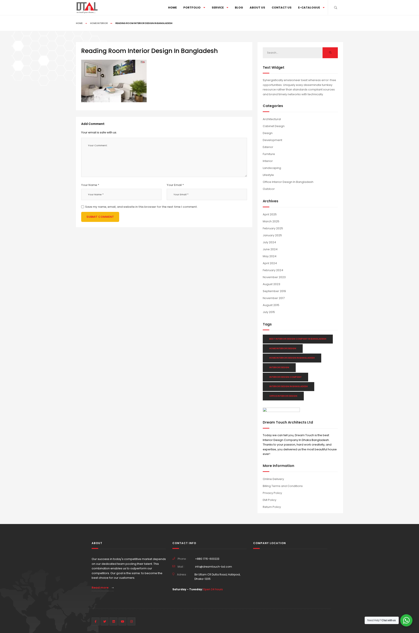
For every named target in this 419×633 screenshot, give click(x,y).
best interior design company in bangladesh (297, 338)
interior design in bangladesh (288, 386)
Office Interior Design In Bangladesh (288, 182)
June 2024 (270, 249)
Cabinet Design (274, 126)
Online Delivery (273, 479)
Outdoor (269, 189)
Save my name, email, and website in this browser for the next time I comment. (141, 207)
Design (268, 133)
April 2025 (270, 214)
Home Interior (99, 23)
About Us (257, 7)
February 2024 (273, 270)
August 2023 (271, 284)
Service (218, 7)
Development (272, 140)
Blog (239, 7)
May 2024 (269, 256)
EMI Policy (269, 500)
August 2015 (271, 305)
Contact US (282, 7)
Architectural (272, 119)
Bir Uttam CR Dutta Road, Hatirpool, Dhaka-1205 (217, 577)
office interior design (283, 396)
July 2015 (269, 312)
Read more (100, 587)
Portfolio (192, 7)
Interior (268, 161)
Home (172, 7)
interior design (279, 367)
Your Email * (175, 185)
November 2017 (274, 298)
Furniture (269, 154)
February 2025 (273, 228)
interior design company (285, 377)
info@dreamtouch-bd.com (213, 566)
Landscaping (272, 168)
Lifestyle (268, 175)
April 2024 (270, 263)
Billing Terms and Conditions (283, 486)
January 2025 (272, 235)
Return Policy (272, 507)
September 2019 (274, 291)
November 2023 (274, 277)
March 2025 (271, 221)
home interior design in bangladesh (292, 357)
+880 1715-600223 (207, 559)
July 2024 (269, 242)
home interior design (282, 348)
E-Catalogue (309, 7)
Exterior (268, 147)
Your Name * (90, 185)
